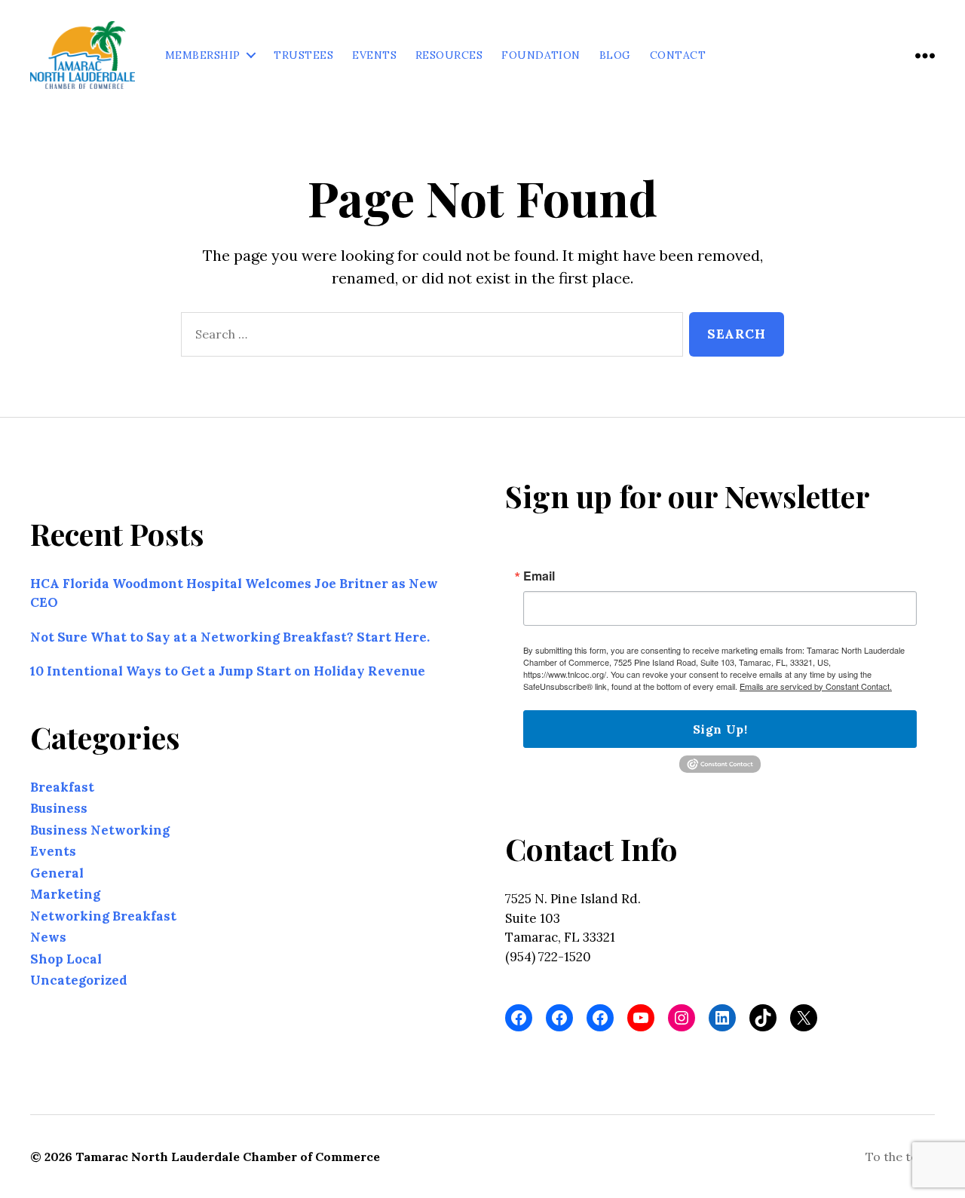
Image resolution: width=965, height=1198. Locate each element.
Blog (615, 55)
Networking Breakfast (103, 916)
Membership (202, 55)
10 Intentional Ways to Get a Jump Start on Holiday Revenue (227, 671)
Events (374, 55)
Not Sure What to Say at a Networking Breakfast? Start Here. (230, 637)
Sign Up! (720, 729)
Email (539, 576)
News (48, 937)
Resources (448, 55)
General (57, 873)
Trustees (303, 55)
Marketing (65, 894)
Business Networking (100, 830)
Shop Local (66, 959)
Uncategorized (78, 980)
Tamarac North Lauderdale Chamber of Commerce (227, 1156)
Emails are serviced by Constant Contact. (816, 686)
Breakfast (62, 787)
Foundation (541, 55)
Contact (678, 55)
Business (58, 808)
